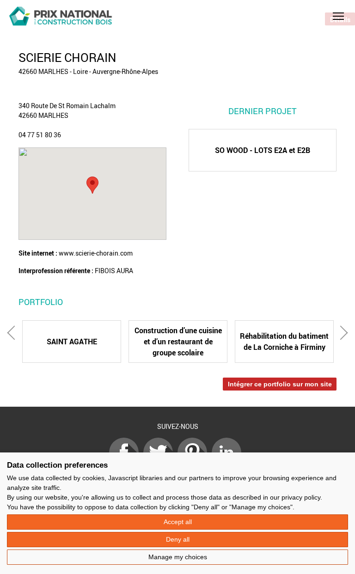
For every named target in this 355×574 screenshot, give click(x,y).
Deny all (178, 539)
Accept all (178, 521)
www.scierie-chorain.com (96, 253)
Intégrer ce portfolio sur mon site (280, 384)
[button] (338, 16)
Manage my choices (177, 557)
